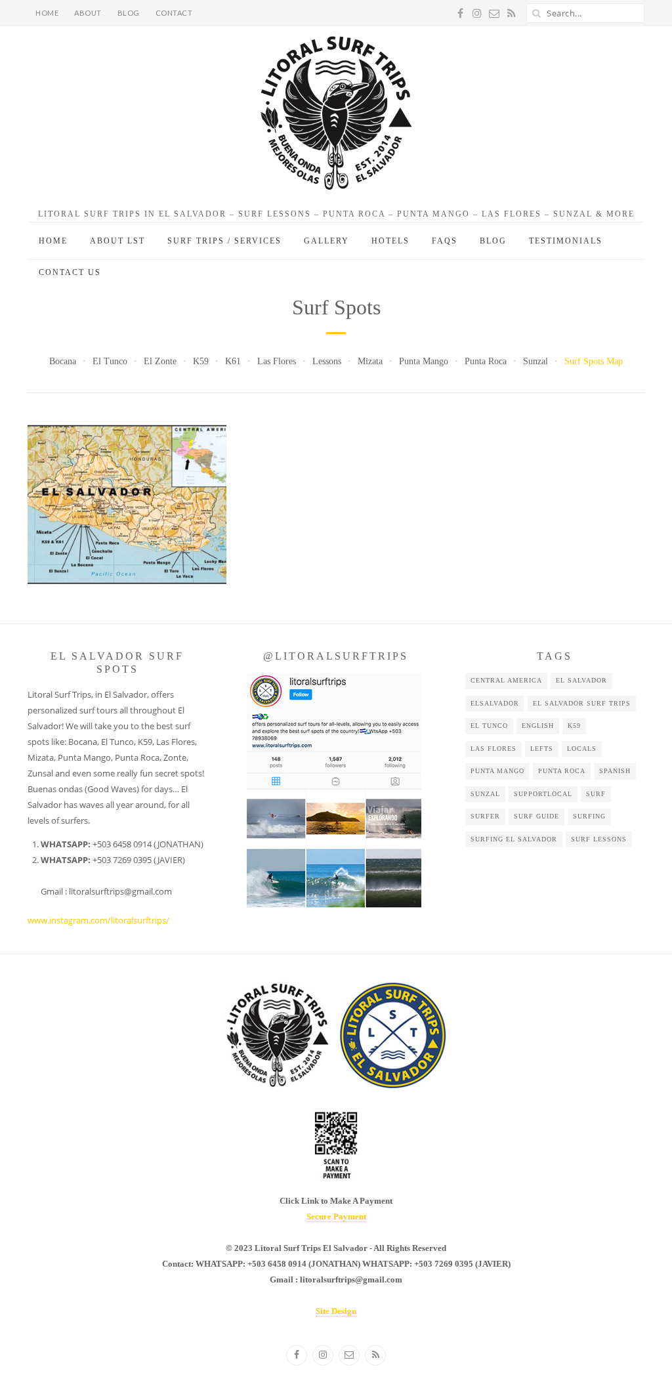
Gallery (326, 240)
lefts (541, 748)
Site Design (336, 1311)
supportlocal (543, 793)
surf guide (536, 816)
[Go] (536, 13)
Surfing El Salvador (514, 839)
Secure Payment (336, 1216)
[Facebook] (296, 1355)
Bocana (62, 361)
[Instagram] (322, 1355)
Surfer (485, 816)
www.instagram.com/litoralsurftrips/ (98, 920)
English (538, 725)
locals (582, 748)
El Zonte (160, 361)
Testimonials (565, 240)
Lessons (326, 361)
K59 (201, 361)
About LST (117, 240)
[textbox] (120, 867)
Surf (596, 793)
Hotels (390, 240)
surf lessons (599, 839)
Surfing (589, 816)
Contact (174, 13)
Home (46, 13)
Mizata (370, 361)
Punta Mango (423, 361)
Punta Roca (486, 361)
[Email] (349, 1355)
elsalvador (495, 703)
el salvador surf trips (582, 703)
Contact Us (70, 272)
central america (506, 680)
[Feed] (375, 1355)
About (88, 13)
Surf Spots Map (593, 361)
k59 (574, 725)
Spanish (615, 770)
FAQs (444, 240)
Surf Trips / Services (224, 240)
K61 (233, 361)
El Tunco (110, 361)
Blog (128, 13)
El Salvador (581, 680)
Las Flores (276, 361)
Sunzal (535, 361)
